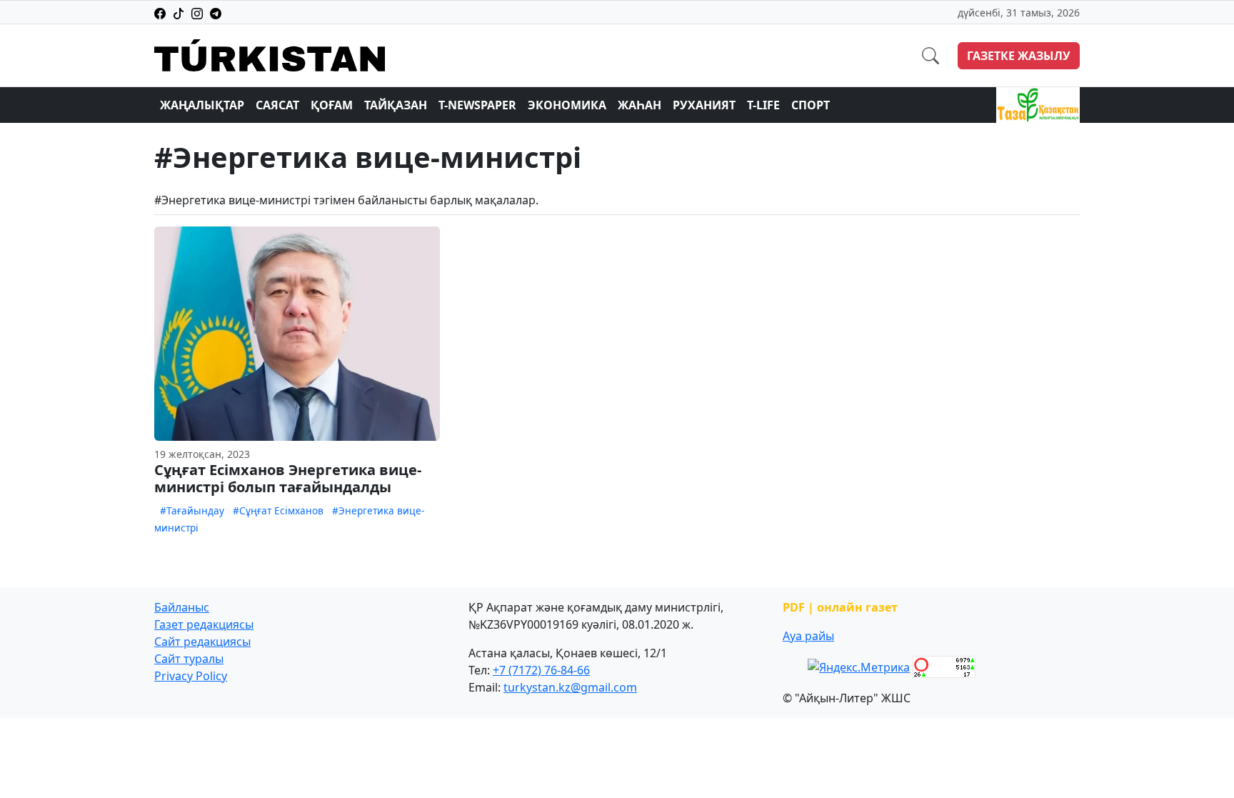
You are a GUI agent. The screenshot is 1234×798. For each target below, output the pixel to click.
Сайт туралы (189, 659)
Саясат (277, 105)
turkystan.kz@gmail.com (570, 687)
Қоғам (332, 105)
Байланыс (181, 607)
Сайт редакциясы (202, 641)
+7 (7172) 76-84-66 (541, 670)
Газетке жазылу (1018, 56)
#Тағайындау (192, 510)
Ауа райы (808, 636)
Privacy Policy (190, 676)
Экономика (567, 105)
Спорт (810, 105)
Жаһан (639, 105)
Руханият (704, 105)
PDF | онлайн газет (840, 607)
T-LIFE (763, 105)
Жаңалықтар (202, 105)
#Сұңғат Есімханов (278, 510)
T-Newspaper (477, 105)
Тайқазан (395, 105)
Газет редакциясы (204, 624)
